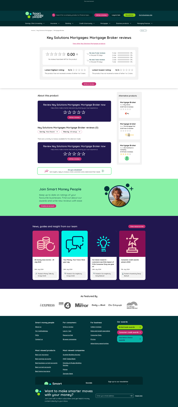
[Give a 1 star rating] (65, 112)
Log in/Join (116, 15)
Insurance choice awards (125, 338)
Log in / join (67, 331)
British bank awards (127, 327)
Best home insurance (42, 371)
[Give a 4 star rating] (78, 112)
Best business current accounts (46, 363)
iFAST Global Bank (69, 359)
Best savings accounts (43, 359)
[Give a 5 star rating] (83, 112)
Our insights (76, 274)
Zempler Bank (68, 374)
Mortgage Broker (59, 30)
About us (38, 327)
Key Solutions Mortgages (44, 30)
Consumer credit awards (129, 332)
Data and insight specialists (100, 331)
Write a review (101, 15)
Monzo (65, 369)
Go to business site (145, 15)
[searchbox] (72, 15)
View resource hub (137, 226)
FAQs (37, 335)
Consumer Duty (96, 335)
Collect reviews (96, 327)
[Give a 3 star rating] (74, 112)
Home (33, 30)
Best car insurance (41, 355)
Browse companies (69, 339)
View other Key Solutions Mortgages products (89, 43)
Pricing (93, 339)
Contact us (39, 339)
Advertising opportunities (100, 343)
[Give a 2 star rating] (69, 112)
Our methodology (41, 331)
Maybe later (139, 396)
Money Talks (48, 274)
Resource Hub (68, 335)
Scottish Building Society (71, 355)
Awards (132, 274)
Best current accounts (43, 367)
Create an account (47, 206)
